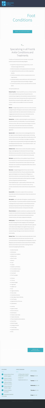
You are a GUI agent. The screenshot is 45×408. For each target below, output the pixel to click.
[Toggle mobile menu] (42, 2)
